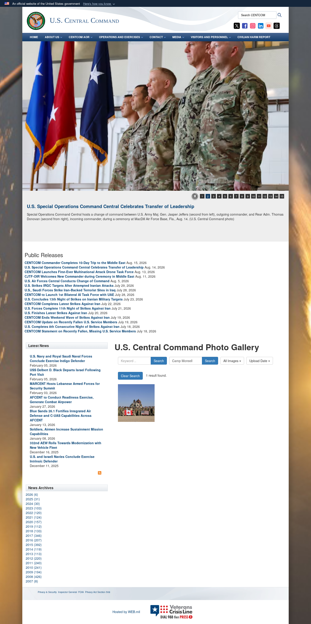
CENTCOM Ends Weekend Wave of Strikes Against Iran (67, 317)
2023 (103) (34, 508)
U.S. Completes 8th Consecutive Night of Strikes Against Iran (72, 326)
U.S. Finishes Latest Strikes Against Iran (56, 313)
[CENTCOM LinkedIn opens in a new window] (260, 25)
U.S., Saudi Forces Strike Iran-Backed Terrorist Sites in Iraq (70, 290)
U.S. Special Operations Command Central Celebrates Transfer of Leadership (110, 206)
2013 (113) (34, 553)
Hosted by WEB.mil (126, 611)
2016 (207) (34, 540)
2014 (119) (34, 549)
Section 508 (103, 592)
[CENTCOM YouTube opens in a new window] (268, 25)
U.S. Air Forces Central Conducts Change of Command (67, 281)
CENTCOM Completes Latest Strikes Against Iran (62, 303)
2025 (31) (33, 499)
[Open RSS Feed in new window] (99, 472)
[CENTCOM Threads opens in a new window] (276, 25)
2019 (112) (34, 526)
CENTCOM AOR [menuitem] (79, 37)
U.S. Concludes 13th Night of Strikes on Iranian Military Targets (74, 299)
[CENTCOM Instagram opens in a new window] (252, 25)
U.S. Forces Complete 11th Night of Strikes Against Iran (68, 308)
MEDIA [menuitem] (176, 37)
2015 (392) (34, 544)
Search (159, 360)
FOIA (81, 592)
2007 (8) (32, 581)
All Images (231, 360)
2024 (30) (33, 503)
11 (259, 196)
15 (281, 196)
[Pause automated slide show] (195, 196)
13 (270, 196)
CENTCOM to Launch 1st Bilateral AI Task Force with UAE (69, 294)
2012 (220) (34, 558)
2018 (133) (34, 531)
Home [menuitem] (34, 37)
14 (276, 196)
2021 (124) (34, 517)
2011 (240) (34, 563)
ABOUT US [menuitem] (52, 37)
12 (264, 196)
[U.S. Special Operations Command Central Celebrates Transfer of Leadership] (155, 116)
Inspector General (67, 592)
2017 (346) (34, 535)
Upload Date (258, 360)
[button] (99, 3)
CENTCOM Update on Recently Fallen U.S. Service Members (71, 322)
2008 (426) (34, 576)
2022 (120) (34, 512)
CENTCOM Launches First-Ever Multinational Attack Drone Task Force (79, 271)
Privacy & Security (47, 592)
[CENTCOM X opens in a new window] (236, 25)
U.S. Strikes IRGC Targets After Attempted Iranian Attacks (69, 285)
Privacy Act (91, 592)
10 (253, 196)
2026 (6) (32, 494)
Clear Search (130, 375)
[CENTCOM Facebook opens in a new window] (244, 25)
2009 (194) (34, 572)
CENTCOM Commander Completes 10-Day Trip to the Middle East (75, 262)
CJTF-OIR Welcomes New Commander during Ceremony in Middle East (79, 276)
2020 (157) (34, 522)
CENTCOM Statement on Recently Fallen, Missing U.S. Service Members (80, 331)
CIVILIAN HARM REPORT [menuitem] (253, 37)
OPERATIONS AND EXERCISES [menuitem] (119, 37)
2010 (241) (34, 567)
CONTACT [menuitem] (156, 37)
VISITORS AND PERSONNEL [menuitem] (209, 37)
